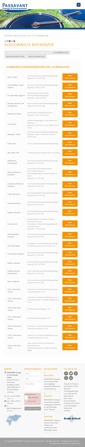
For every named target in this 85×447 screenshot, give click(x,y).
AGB (58, 443)
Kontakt (53, 443)
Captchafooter (30, 394)
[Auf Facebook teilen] (10, 41)
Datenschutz (76, 443)
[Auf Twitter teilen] (12, 41)
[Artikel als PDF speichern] (7, 41)
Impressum (66, 443)
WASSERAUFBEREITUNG (15, 57)
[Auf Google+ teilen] (14, 41)
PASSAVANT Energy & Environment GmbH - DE (19, 36)
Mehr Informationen (70, 77)
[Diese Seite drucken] (5, 41)
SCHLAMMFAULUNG (60, 53)
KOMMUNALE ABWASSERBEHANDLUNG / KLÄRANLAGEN (27, 53)
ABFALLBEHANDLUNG (36, 57)
